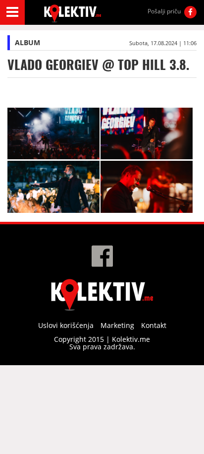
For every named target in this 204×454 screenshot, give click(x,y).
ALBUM (27, 42)
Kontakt (153, 325)
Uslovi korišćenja (66, 325)
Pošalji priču (164, 11)
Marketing (117, 325)
